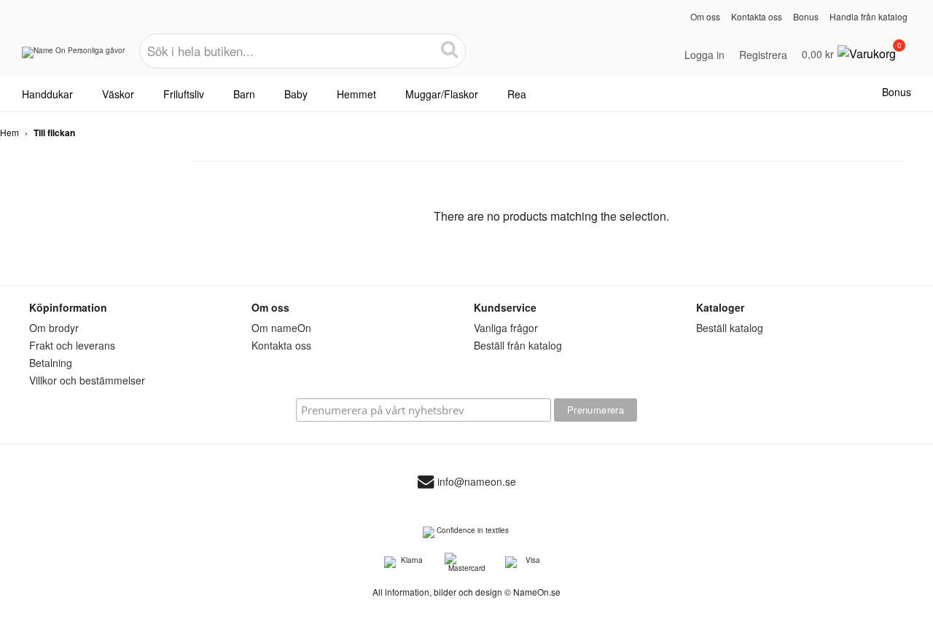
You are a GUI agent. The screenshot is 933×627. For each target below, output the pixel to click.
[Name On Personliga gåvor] (73, 57)
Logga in (704, 54)
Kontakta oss (756, 16)
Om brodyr (54, 327)
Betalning (50, 362)
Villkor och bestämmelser (87, 380)
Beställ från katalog (518, 345)
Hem (9, 132)
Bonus (806, 16)
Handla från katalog (868, 16)
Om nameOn (281, 327)
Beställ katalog (729, 327)
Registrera (763, 54)
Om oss (705, 16)
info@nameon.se (476, 482)
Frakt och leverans (72, 345)
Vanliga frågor (506, 327)
